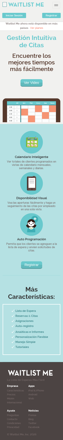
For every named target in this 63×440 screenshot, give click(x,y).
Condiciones (14, 423)
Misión (10, 398)
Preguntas (13, 415)
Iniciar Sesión (14, 15)
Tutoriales (22, 347)
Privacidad (13, 427)
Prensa (32, 415)
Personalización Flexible (31, 337)
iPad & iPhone (36, 390)
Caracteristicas (15, 390)
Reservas (21, 316)
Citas (34, 316)
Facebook (34, 427)
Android (32, 394)
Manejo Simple (25, 342)
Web (31, 398)
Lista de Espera (25, 311)
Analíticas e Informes (29, 332)
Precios (11, 394)
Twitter (32, 423)
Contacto (12, 419)
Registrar (51, 15)
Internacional (14, 402)
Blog (31, 419)
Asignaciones (24, 321)
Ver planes (36, 28)
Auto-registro (24, 326)
